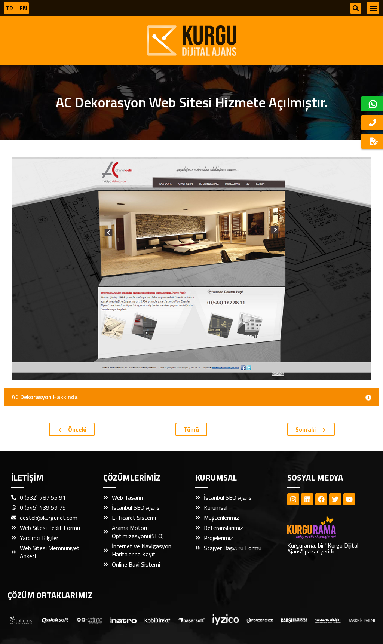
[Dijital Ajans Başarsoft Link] (191, 619)
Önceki (76, 429)
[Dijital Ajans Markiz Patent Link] (362, 619)
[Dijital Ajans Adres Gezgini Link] (20, 619)
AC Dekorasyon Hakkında (45, 396)
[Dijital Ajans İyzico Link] (225, 619)
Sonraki (306, 429)
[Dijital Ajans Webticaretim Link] (157, 619)
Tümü (191, 429)
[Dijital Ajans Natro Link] (123, 619)
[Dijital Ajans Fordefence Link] (259, 619)
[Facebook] (321, 499)
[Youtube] (349, 499)
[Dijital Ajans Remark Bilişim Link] (328, 619)
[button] (355, 8)
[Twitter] (335, 499)
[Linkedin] (307, 499)
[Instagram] (293, 499)
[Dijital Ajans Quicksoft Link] (55, 619)
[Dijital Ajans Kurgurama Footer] (324, 527)
